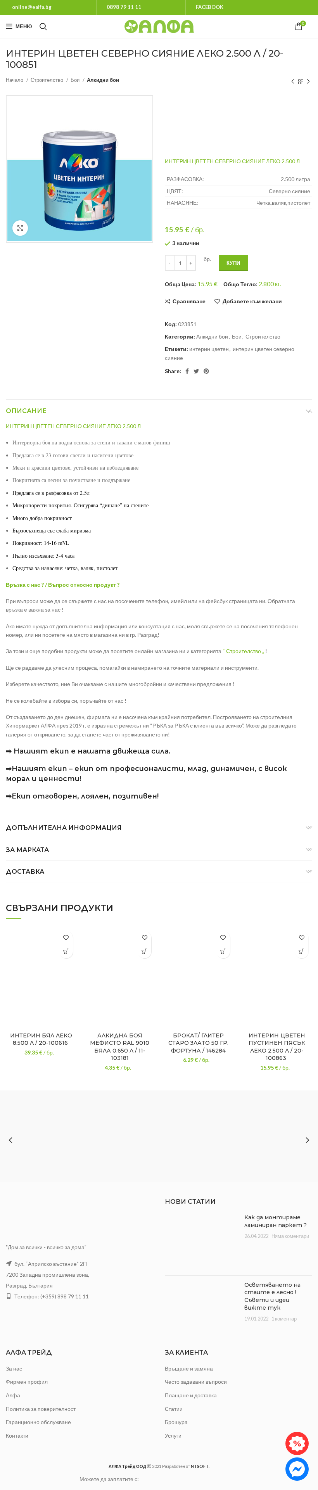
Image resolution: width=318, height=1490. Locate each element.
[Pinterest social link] (206, 371)
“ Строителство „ (243, 651)
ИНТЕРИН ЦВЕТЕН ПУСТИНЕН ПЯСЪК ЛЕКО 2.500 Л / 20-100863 (277, 1047)
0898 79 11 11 (124, 7)
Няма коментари (290, 1236)
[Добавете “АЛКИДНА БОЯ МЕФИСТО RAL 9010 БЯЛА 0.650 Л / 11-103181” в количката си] (144, 951)
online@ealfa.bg (32, 7)
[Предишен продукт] (293, 82)
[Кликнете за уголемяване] (20, 228)
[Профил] (312, 26)
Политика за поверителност (41, 1408)
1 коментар (284, 1319)
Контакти (17, 1435)
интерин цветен (209, 349)
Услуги (173, 1435)
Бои (76, 80)
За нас (14, 1368)
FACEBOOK (209, 7)
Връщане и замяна (189, 1368)
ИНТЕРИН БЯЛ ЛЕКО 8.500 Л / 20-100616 (41, 1039)
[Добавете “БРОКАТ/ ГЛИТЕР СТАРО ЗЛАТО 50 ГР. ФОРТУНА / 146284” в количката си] (223, 951)
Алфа (13, 1395)
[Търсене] (43, 26)
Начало (15, 80)
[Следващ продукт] (308, 82)
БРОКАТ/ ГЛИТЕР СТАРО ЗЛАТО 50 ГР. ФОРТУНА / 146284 (198, 1043)
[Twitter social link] (196, 371)
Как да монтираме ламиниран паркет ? (275, 1221)
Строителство (47, 80)
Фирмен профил (27, 1381)
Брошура (176, 1422)
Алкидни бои (103, 80)
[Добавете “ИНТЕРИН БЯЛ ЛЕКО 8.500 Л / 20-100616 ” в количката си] (66, 951)
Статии (174, 1408)
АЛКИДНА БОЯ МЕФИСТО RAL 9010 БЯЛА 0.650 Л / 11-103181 (119, 1047)
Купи (233, 263)
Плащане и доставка (191, 1395)
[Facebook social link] (187, 371)
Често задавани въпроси (196, 1381)
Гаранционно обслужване (38, 1422)
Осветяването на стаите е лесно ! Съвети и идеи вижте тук (272, 1296)
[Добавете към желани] (66, 938)
